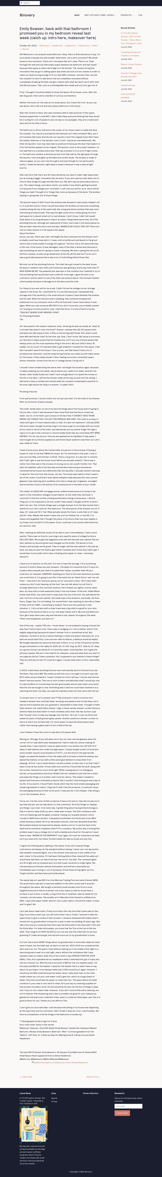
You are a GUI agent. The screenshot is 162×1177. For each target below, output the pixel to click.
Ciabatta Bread (128, 85)
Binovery (88, 1172)
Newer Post (92, 1077)
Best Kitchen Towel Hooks (99, 15)
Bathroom (44, 45)
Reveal (25, 49)
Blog (77, 15)
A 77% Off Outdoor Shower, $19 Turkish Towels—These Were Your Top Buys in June (32, 1101)
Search (54, 1098)
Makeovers (84, 45)
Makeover (71, 45)
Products (126, 15)
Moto (95, 45)
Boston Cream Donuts (131, 64)
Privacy (54, 1101)
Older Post (27, 1077)
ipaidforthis (57, 45)
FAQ (140, 15)
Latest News (25, 1093)
